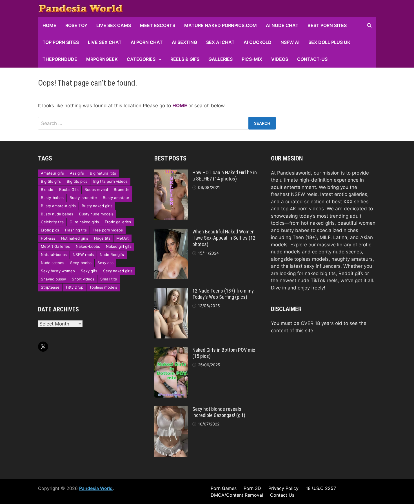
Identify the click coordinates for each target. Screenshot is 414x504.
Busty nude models (96, 214)
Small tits (108, 279)
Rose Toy (76, 25)
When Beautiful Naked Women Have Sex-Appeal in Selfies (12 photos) (223, 238)
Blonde (47, 189)
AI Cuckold (257, 42)
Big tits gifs (51, 181)
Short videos (83, 279)
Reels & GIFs (184, 59)
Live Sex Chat (105, 42)
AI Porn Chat (147, 42)
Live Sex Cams (113, 25)
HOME (49, 25)
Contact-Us (312, 59)
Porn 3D (252, 488)
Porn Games (224, 488)
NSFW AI (290, 42)
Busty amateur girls (58, 206)
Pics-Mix (252, 59)
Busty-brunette (83, 197)
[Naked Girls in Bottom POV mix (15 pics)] (171, 350)
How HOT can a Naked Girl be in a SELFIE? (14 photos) (224, 176)
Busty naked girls (97, 206)
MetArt (122, 238)
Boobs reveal (96, 189)
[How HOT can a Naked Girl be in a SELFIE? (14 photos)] (171, 173)
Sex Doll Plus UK (329, 42)
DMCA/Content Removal (237, 495)
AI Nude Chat (282, 25)
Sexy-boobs (81, 262)
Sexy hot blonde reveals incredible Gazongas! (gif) (218, 412)
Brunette (122, 189)
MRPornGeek (102, 59)
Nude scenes (52, 262)
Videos (279, 59)
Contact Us (282, 495)
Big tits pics (77, 181)
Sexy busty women (58, 271)
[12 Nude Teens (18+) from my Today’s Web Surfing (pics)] (171, 291)
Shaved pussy (53, 279)
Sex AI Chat (220, 42)
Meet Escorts (157, 25)
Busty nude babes (57, 214)
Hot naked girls (74, 238)
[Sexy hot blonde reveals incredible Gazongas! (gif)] (171, 409)
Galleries (220, 59)
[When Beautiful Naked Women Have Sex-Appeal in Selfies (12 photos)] (171, 232)
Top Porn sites (61, 42)
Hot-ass (48, 238)
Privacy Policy (283, 488)
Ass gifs (77, 173)
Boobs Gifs (69, 189)
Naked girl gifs (119, 246)
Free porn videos (108, 230)
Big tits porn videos (110, 181)
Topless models (103, 287)
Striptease (50, 287)
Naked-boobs (88, 246)
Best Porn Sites (327, 25)
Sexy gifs (89, 271)
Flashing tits (76, 230)
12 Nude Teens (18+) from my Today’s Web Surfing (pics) (223, 294)
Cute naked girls (84, 222)
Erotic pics (50, 230)
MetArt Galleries (55, 246)
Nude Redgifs (112, 254)
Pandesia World (96, 488)
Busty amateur (116, 197)
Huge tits (102, 238)
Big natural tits (103, 173)
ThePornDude (60, 59)
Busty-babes (52, 197)
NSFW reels (83, 254)
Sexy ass (105, 262)
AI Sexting (184, 42)
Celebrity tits (52, 222)
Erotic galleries (118, 222)
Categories (141, 59)
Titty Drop (74, 287)
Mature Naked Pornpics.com (220, 25)
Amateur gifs (52, 173)
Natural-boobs (54, 254)
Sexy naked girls (117, 271)
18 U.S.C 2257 (321, 488)
